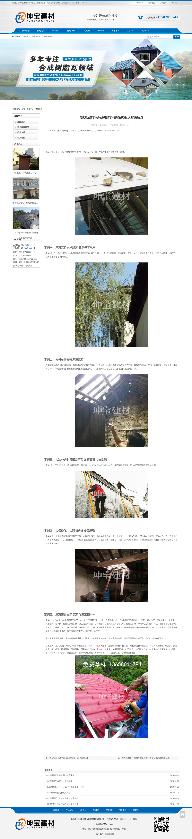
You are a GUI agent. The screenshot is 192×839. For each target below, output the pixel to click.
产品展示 (56, 31)
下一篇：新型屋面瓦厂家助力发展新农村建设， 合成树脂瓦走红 (142, 758)
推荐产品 (136, 810)
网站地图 (151, 3)
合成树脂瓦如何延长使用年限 (60, 781)
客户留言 (145, 31)
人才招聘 (115, 31)
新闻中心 (71, 31)
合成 (98, 646)
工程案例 (86, 31)
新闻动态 (38, 109)
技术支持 (139, 3)
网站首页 (26, 31)
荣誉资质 (101, 31)
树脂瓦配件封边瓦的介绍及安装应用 (62, 804)
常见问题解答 (23, 127)
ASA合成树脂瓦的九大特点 (59, 793)
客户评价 (21, 138)
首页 (23, 109)
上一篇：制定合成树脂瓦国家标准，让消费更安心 (67, 758)
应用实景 (109, 810)
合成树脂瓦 (36, 37)
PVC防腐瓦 (48, 37)
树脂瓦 (26, 37)
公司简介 (163, 3)
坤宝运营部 (109, 834)
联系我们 (174, 3)
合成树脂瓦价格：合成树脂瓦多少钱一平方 (65, 787)
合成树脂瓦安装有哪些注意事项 (60, 775)
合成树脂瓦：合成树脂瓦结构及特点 (62, 798)
